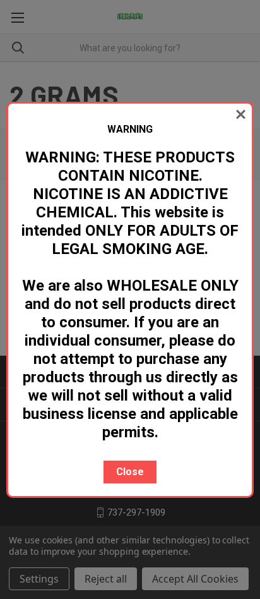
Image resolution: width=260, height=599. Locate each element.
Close (130, 472)
